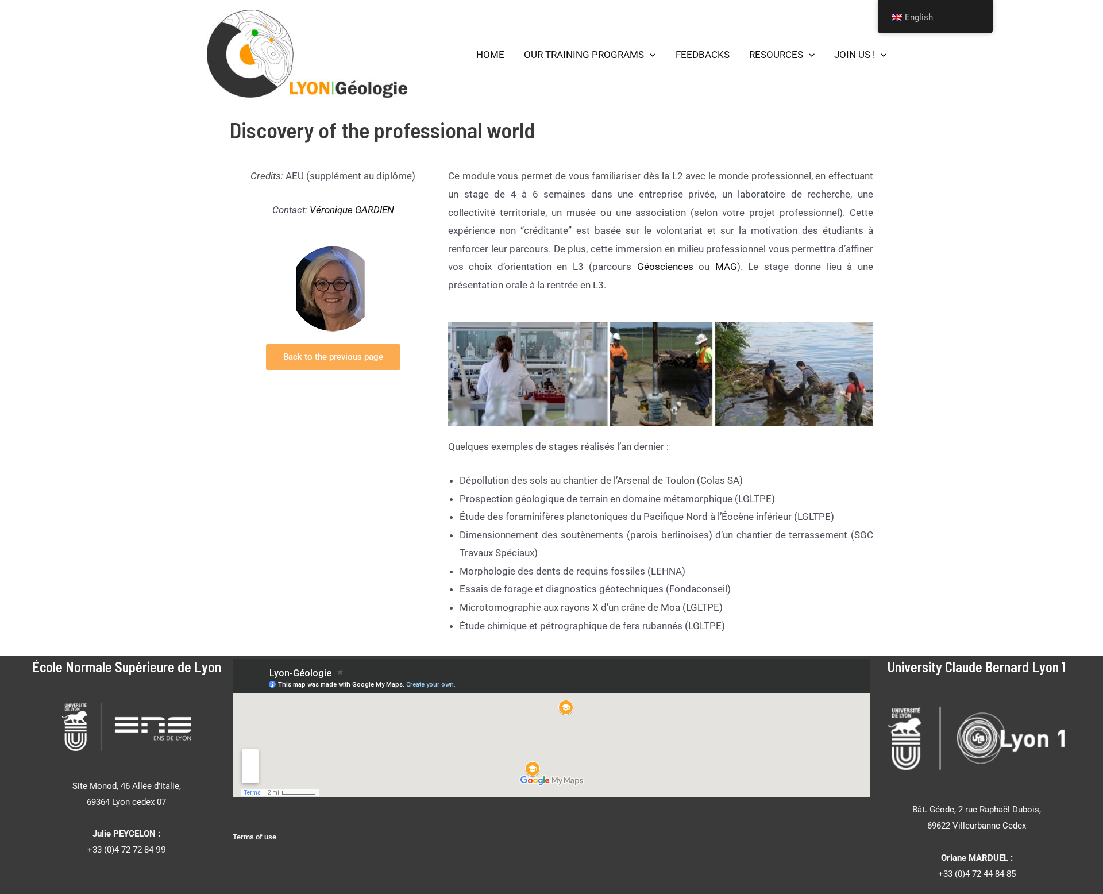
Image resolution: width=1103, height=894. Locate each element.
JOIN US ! (854, 54)
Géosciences (665, 266)
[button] (649, 55)
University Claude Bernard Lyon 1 (977, 666)
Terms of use (254, 837)
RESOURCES (776, 54)
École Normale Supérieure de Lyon (126, 666)
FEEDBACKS (703, 54)
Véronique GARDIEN (352, 209)
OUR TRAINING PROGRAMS (584, 54)
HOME (490, 54)
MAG (726, 266)
